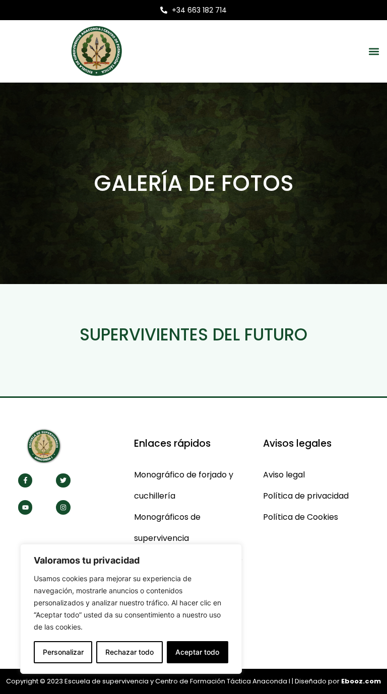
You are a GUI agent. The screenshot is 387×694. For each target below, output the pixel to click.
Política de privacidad (306, 496)
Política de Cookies (300, 517)
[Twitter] (63, 480)
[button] (373, 51)
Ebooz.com (361, 681)
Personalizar (63, 652)
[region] (131, 609)
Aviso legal (284, 474)
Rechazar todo (129, 652)
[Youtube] (25, 507)
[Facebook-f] (25, 480)
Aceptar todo (197, 652)
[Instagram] (63, 507)
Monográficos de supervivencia (167, 527)
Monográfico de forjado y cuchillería (183, 485)
